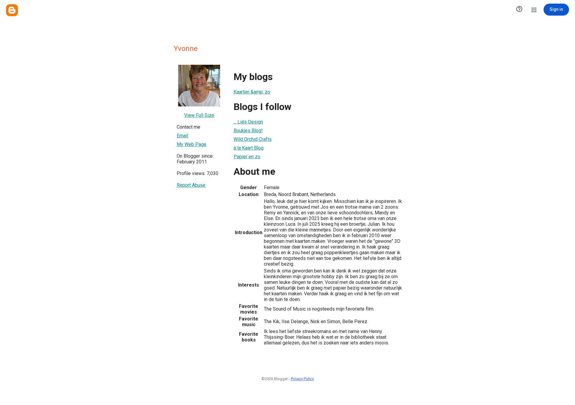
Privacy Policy (302, 379)
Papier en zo (247, 156)
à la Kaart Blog (249, 148)
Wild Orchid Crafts (253, 139)
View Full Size (199, 115)
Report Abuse (191, 185)
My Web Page (191, 144)
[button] (519, 9)
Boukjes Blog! (248, 130)
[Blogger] (12, 10)
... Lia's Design (248, 122)
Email (182, 135)
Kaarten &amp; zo (252, 92)
